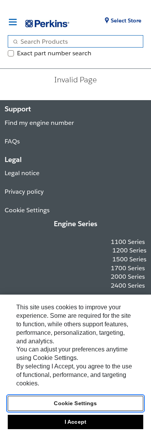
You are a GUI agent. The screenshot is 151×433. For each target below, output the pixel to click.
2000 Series (128, 277)
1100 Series (128, 242)
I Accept (75, 422)
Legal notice (22, 173)
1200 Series (129, 250)
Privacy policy (24, 192)
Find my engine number (39, 123)
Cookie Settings (75, 403)
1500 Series (129, 259)
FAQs (12, 141)
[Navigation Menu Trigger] (13, 22)
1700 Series (128, 268)
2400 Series (128, 285)
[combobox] (72, 41)
